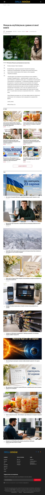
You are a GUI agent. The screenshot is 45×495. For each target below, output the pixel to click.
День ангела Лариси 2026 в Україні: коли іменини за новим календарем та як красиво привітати (12, 124)
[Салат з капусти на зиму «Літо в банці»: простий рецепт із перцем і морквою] (32, 116)
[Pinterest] (4, 73)
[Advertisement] (22, 14)
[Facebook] (4, 66)
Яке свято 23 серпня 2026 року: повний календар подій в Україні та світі (23, 197)
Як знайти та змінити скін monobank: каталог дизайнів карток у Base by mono (32, 159)
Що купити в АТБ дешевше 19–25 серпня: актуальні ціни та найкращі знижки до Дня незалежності (11, 159)
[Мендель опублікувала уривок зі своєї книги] (22, 47)
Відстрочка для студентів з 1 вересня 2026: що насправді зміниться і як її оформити (23, 224)
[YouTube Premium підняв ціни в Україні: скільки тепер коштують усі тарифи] (22, 294)
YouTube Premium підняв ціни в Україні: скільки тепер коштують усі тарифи (22, 306)
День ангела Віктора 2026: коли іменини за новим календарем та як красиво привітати (11, 141)
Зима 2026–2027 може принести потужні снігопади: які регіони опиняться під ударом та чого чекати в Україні (23, 251)
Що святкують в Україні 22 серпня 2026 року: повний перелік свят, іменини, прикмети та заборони (23, 388)
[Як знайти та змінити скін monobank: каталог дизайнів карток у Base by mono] (32, 151)
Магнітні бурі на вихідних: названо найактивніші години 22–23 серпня (23, 360)
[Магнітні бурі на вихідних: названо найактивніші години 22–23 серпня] (22, 349)
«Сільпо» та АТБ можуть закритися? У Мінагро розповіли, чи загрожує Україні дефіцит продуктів (22, 334)
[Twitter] (4, 68)
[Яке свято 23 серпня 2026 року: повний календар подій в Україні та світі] (22, 185)
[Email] (4, 76)
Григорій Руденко (9, 31)
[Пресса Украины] (22, 2)
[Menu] (4, 2)
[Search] (40, 2)
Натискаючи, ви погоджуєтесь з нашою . (17, 482)
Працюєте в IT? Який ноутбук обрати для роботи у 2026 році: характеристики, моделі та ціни (20, 442)
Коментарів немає (33, 31)
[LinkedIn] (4, 71)
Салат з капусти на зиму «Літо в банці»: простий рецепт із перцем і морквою (32, 123)
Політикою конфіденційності (24, 482)
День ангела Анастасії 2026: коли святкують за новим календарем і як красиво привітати (31, 141)
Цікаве (27, 31)
